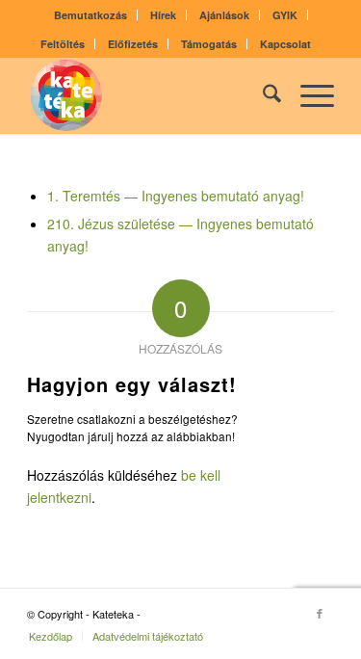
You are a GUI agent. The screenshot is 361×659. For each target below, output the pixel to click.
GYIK (284, 15)
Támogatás (209, 44)
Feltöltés (62, 44)
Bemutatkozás (90, 15)
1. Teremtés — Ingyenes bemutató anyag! (175, 195)
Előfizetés (133, 44)
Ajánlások (224, 15)
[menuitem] (91, 15)
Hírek (163, 15)
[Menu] (307, 95)
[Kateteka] (149, 95)
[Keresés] (262, 95)
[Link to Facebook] (319, 612)
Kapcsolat (285, 44)
